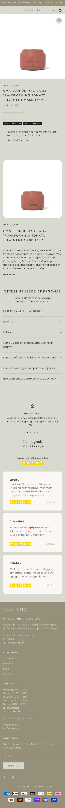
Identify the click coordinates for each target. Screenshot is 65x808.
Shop (6, 668)
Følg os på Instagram (51, 3)
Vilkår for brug (11, 728)
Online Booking (11, 658)
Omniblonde (11, 85)
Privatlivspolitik (11, 724)
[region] (32, 415)
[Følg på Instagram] (13, 777)
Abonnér (14, 765)
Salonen (7, 674)
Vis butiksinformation (18, 140)
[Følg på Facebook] (4, 777)
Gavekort (8, 663)
